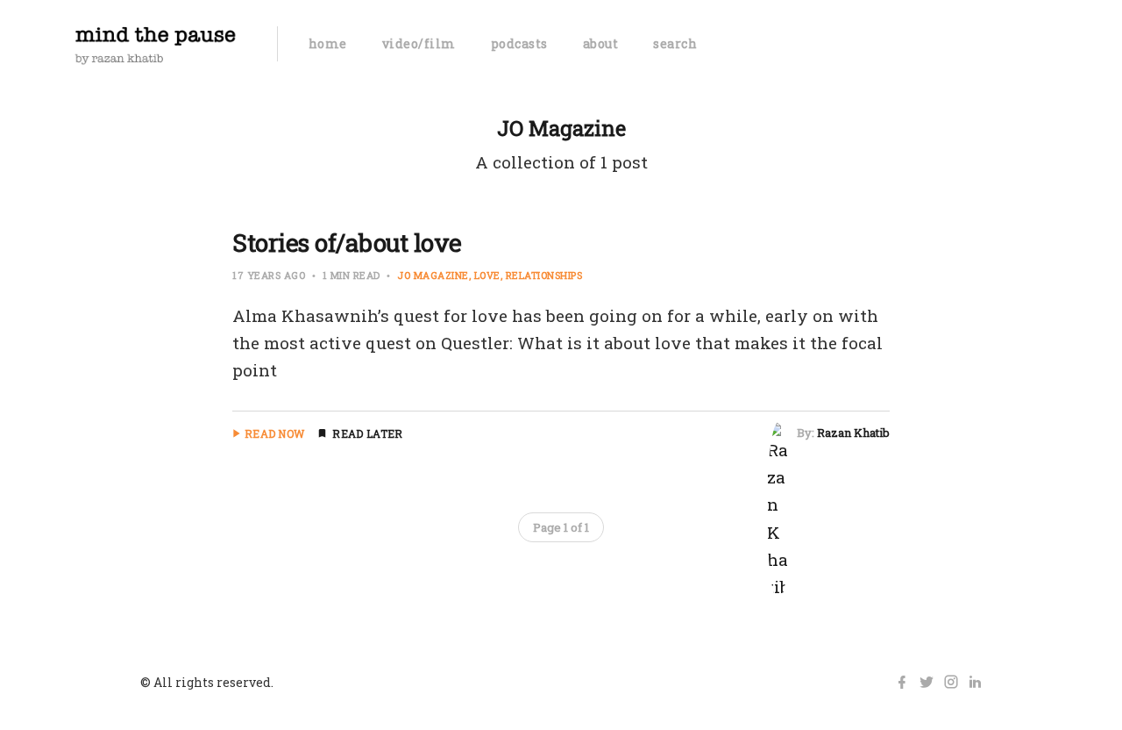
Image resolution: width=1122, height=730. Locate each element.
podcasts (519, 43)
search (675, 43)
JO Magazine (433, 275)
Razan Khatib (853, 432)
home (328, 43)
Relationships (544, 275)
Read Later (367, 433)
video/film (419, 43)
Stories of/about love (347, 242)
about (601, 43)
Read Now (274, 433)
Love (487, 275)
